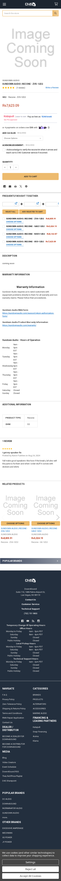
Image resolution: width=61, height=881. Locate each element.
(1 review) (20, 88)
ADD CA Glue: (14, 133)
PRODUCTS (38, 699)
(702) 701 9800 (30, 613)
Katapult (36, 727)
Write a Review (52, 87)
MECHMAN (7, 833)
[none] (30, 48)
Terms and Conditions (12, 713)
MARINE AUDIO (40, 713)
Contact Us (7, 722)
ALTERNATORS (39, 704)
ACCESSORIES (39, 708)
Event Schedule (9, 767)
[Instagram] (38, 621)
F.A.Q (4, 695)
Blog (4, 758)
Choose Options (14, 222)
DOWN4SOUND (9, 804)
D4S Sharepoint (9, 781)
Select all (10, 212)
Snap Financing (40, 731)
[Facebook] (4, 186)
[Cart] (57, 4)
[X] (20, 186)
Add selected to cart (32, 212)
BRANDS (37, 695)
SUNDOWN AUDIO (10, 813)
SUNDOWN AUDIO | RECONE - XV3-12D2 (25, 241)
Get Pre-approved (10, 120)
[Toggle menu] (4, 4)
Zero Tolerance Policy (12, 704)
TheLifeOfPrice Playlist (12, 776)
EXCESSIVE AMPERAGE (12, 828)
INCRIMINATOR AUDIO (12, 808)
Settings (30, 862)
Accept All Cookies (30, 876)
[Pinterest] (26, 186)
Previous (3, 517)
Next (58, 517)
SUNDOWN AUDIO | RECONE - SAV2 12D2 (25, 226)
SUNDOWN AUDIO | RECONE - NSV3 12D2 (25, 234)
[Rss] (33, 621)
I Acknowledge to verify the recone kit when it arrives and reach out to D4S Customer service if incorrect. (31, 151)
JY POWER (7, 842)
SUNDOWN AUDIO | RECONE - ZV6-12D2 (25, 218)
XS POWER (7, 837)
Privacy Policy (8, 699)
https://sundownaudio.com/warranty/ (19, 325)
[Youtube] (27, 621)
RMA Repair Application (13, 718)
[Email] (10, 186)
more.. (5, 817)
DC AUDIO (7, 799)
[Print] (15, 186)
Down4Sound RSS (10, 771)
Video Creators (9, 762)
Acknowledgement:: (18, 145)
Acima (36, 736)
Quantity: (7, 162)
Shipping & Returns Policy (13, 708)
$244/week (47, 116)
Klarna (35, 741)
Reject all (30, 869)
